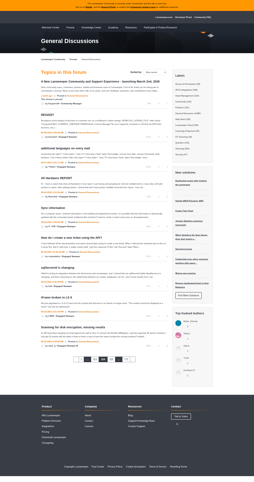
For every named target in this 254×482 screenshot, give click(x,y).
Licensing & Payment (185, 131)
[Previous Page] (76, 359)
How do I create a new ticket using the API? (71, 237)
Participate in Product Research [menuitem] (160, 27)
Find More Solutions (188, 295)
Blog (130, 415)
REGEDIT (47, 114)
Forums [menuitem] (70, 27)
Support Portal (108, 7)
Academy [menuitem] (113, 27)
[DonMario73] (186, 374)
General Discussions (77, 96)
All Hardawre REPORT (56, 178)
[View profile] (42, 103)
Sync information (53, 208)
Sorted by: (136, 72)
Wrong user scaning (185, 273)
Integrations (48, 426)
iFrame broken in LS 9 (56, 297)
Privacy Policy (115, 466)
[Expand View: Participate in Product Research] (179, 28)
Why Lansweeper (51, 415)
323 (95, 359)
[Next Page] (133, 359)
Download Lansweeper (54, 437)
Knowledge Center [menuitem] (91, 27)
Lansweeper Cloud (184, 125)
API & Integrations (183, 90)
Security (179, 154)
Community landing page (143, 7)
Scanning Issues (183, 249)
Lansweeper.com (164, 17)
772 (126, 359)
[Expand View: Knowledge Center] (103, 28)
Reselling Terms (178, 466)
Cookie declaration (136, 466)
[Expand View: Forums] (76, 28)
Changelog (47, 443)
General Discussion (184, 113)
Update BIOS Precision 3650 (189, 201)
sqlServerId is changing (57, 267)
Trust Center (97, 466)
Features (179, 107)
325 (111, 359)
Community (180, 101)
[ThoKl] (183, 362)
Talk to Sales (181, 416)
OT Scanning (181, 137)
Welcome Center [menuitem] (50, 27)
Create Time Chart (184, 211)
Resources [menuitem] (131, 27)
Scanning (179, 148)
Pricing (45, 432)
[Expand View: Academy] (120, 28)
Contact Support (136, 426)
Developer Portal (183, 17)
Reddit (89, 7)
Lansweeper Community (61, 17)
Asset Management (184, 96)
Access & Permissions (185, 84)
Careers (89, 426)
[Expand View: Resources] (138, 28)
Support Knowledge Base (141, 421)
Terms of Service (158, 466)
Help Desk (180, 119)
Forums (73, 59)
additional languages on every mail (65, 148)
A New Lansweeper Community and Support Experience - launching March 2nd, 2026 (100, 81)
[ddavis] (183, 350)
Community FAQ (202, 17)
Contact (89, 421)
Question (179, 143)
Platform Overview (51, 421)
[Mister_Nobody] (187, 325)
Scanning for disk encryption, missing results (73, 327)
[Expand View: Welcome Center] (61, 28)
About (88, 415)
